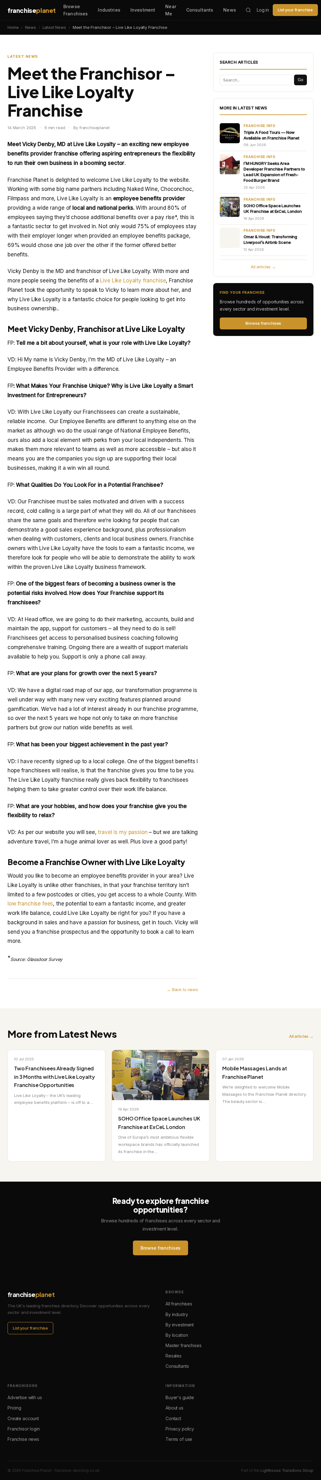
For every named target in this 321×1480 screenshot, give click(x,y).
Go (300, 79)
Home (13, 27)
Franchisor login (24, 1428)
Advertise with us (25, 1397)
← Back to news (182, 989)
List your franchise (295, 9)
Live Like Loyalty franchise (133, 280)
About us (174, 1407)
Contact (173, 1418)
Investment (142, 10)
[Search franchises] (248, 10)
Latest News (54, 27)
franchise (32, 10)
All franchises (179, 1303)
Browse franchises (263, 323)
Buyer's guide (180, 1397)
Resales (174, 1355)
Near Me (170, 10)
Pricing (14, 1407)
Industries (109, 10)
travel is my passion (122, 832)
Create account (23, 1418)
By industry (177, 1314)
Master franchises (183, 1345)
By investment (180, 1324)
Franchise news (23, 1439)
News (229, 10)
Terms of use (179, 1439)
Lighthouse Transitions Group (286, 1470)
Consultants (199, 10)
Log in (263, 10)
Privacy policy (180, 1428)
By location (177, 1335)
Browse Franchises (75, 10)
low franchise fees (30, 903)
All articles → (263, 266)
